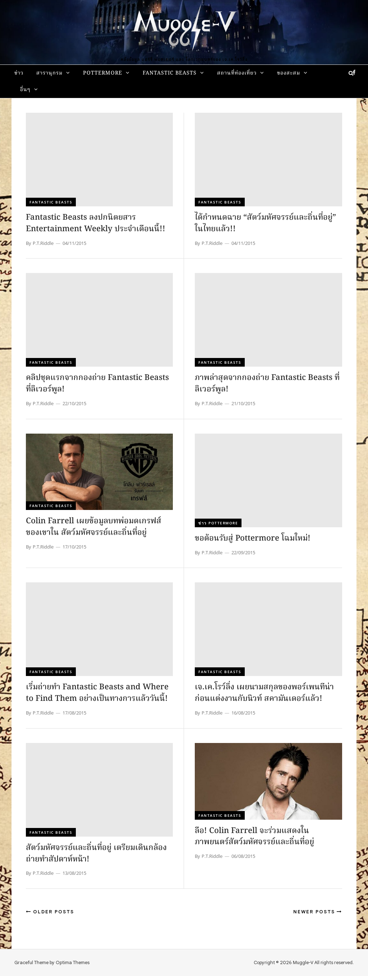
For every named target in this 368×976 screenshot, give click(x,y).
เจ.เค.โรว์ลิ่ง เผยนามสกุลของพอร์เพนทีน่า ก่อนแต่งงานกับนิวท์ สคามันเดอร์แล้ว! (264, 693)
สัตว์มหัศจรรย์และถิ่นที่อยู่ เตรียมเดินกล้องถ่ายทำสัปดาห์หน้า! (96, 854)
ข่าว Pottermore (218, 522)
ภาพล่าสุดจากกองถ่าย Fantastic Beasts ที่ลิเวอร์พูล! (267, 384)
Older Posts (52, 912)
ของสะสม (288, 73)
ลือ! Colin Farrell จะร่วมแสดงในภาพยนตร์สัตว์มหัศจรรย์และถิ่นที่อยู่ (254, 837)
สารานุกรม (49, 73)
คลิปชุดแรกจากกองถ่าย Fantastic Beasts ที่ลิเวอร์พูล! (97, 384)
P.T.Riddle (43, 243)
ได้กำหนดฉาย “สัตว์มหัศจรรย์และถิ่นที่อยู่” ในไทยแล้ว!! (265, 223)
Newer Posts (315, 912)
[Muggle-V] (184, 28)
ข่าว (18, 73)
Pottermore (102, 73)
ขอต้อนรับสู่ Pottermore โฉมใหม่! (252, 538)
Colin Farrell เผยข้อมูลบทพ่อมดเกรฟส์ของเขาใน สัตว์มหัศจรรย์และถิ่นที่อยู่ (93, 527)
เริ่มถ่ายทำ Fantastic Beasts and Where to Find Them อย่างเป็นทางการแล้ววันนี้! (97, 693)
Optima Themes (72, 962)
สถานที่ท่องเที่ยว (237, 73)
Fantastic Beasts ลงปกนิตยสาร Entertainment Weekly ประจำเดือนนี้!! (95, 223)
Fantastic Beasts (170, 73)
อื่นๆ (25, 90)
